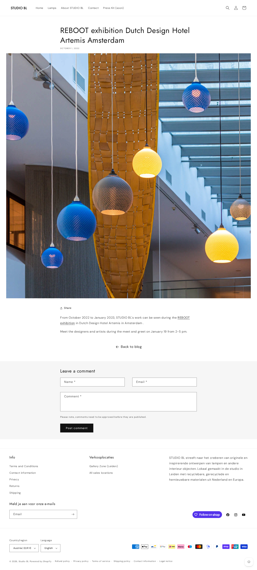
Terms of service (101, 561)
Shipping (15, 492)
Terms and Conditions (23, 466)
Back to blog (131, 346)
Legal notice (165, 561)
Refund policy (62, 561)
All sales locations (101, 472)
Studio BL (24, 561)
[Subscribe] (73, 514)
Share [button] (67, 308)
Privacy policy (81, 561)
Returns (14, 486)
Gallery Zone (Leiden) (103, 466)
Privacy (14, 479)
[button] (228, 8)
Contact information (22, 472)
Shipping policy (122, 561)
